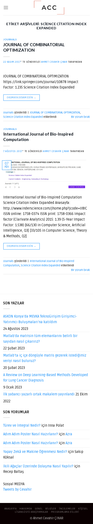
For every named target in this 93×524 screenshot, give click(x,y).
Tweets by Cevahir (17, 489)
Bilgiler (50, 508)
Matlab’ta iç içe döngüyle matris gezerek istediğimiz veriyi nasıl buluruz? (44, 358)
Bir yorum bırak (80, 117)
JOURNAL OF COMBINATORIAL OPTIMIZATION (34, 47)
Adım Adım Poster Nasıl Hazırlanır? (30, 434)
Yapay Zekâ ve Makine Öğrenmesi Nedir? (35, 452)
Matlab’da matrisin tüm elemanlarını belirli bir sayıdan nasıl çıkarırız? (40, 339)
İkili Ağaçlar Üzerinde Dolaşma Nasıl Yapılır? (38, 466)
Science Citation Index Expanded (23, 117)
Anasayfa (10, 508)
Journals (10, 39)
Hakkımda (25, 508)
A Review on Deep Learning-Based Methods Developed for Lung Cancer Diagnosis (45, 378)
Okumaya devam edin (21, 97)
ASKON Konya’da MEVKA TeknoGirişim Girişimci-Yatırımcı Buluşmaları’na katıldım (40, 319)
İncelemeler (67, 508)
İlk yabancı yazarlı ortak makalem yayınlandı (39, 394)
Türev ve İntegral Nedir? (21, 425)
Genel (38, 508)
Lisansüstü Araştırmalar (31, 512)
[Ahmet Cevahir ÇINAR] (49, 7)
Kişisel (83, 508)
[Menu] (5, 7)
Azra (69, 434)
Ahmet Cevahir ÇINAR (54, 62)
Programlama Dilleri (65, 512)
